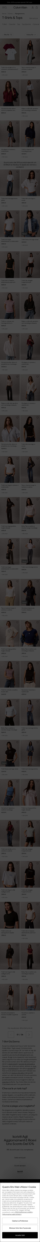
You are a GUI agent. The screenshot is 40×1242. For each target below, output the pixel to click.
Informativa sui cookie (23, 1212)
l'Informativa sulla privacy (11, 1214)
